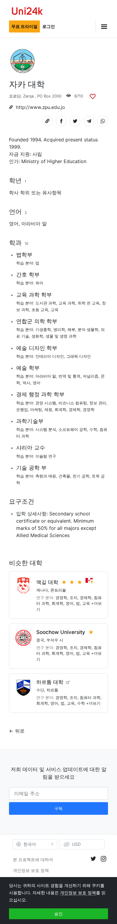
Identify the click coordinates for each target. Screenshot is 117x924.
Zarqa (28, 96)
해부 (71, 329)
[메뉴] (101, 26)
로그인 (48, 26)
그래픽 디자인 (78, 356)
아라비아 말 (34, 224)
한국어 (29, 844)
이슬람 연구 (45, 456)
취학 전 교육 (89, 303)
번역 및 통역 (69, 376)
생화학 (37, 336)
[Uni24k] (27, 12)
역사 (26, 382)
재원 (48, 409)
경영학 (88, 409)
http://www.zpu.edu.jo (40, 107)
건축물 (64, 476)
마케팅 (36, 409)
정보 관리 (97, 402)
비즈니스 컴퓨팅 (72, 402)
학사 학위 (19, 193)
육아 (39, 282)
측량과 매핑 (45, 476)
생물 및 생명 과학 (61, 336)
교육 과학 (66, 303)
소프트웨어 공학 (72, 429)
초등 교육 (40, 309)
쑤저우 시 (54, 640)
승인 (58, 913)
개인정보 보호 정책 (31, 870)
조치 (73, 597)
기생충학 (43, 329)
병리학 (59, 329)
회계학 (60, 409)
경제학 (74, 409)
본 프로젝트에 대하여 (33, 859)
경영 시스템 (45, 402)
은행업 (22, 409)
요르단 (15, 96)
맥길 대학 (47, 582)
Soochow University (60, 632)
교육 (54, 309)
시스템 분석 (45, 429)
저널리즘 (90, 376)
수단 (40, 690)
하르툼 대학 (49, 682)
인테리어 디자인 (49, 356)
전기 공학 (81, 476)
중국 (40, 640)
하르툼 (52, 690)
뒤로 (20, 731)
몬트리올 (58, 590)
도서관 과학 (45, 303)
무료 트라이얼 (24, 26)
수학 (93, 429)
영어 (14, 224)
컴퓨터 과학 (90, 697)
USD (76, 844)
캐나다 (42, 590)
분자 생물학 (88, 329)
